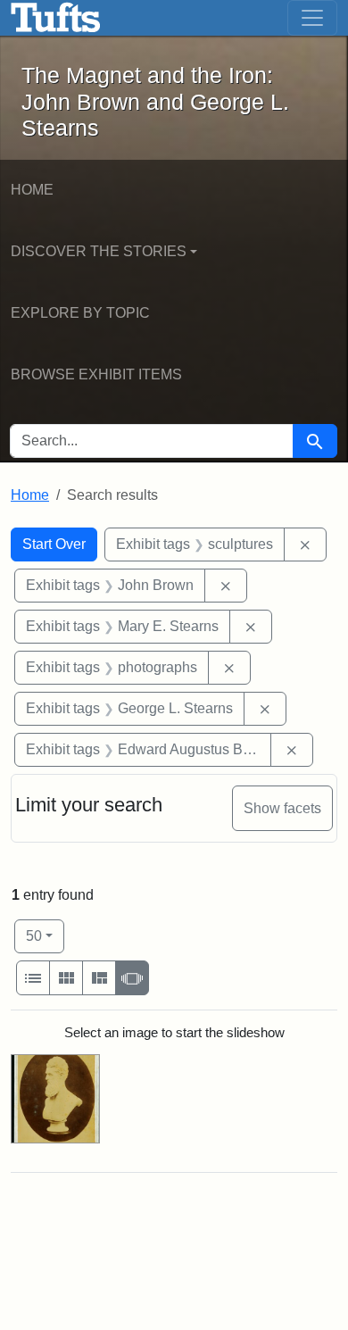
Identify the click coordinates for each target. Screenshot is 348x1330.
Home (32, 189)
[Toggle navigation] (312, 18)
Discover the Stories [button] (98, 251)
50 (45, 935)
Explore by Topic (80, 312)
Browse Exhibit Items (96, 374)
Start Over (54, 544)
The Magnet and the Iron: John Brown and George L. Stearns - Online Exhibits (56, 18)
